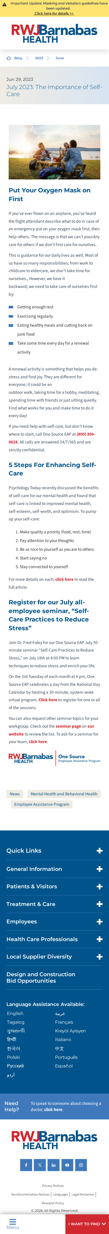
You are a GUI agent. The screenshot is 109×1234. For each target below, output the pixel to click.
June (60, 58)
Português (66, 1057)
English (15, 1013)
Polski (13, 1057)
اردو (11, 1074)
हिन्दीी (11, 1039)
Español (64, 1066)
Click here (48, 700)
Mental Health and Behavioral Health (64, 794)
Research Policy (53, 1203)
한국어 (13, 1048)
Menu (12, 1227)
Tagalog (16, 1022)
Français (64, 1022)
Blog (18, 58)
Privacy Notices (53, 1185)
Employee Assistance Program (41, 804)
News (15, 794)
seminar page (68, 726)
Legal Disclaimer (83, 1194)
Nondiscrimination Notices (30, 1194)
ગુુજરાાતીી (16, 1030)
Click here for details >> (54, 13)
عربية (60, 1013)
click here (64, 579)
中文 (59, 1048)
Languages (60, 1194)
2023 (39, 58)
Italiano (63, 1039)
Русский (15, 1066)
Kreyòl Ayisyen (70, 1030)
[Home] (54, 33)
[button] (87, 1224)
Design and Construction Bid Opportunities (40, 977)
